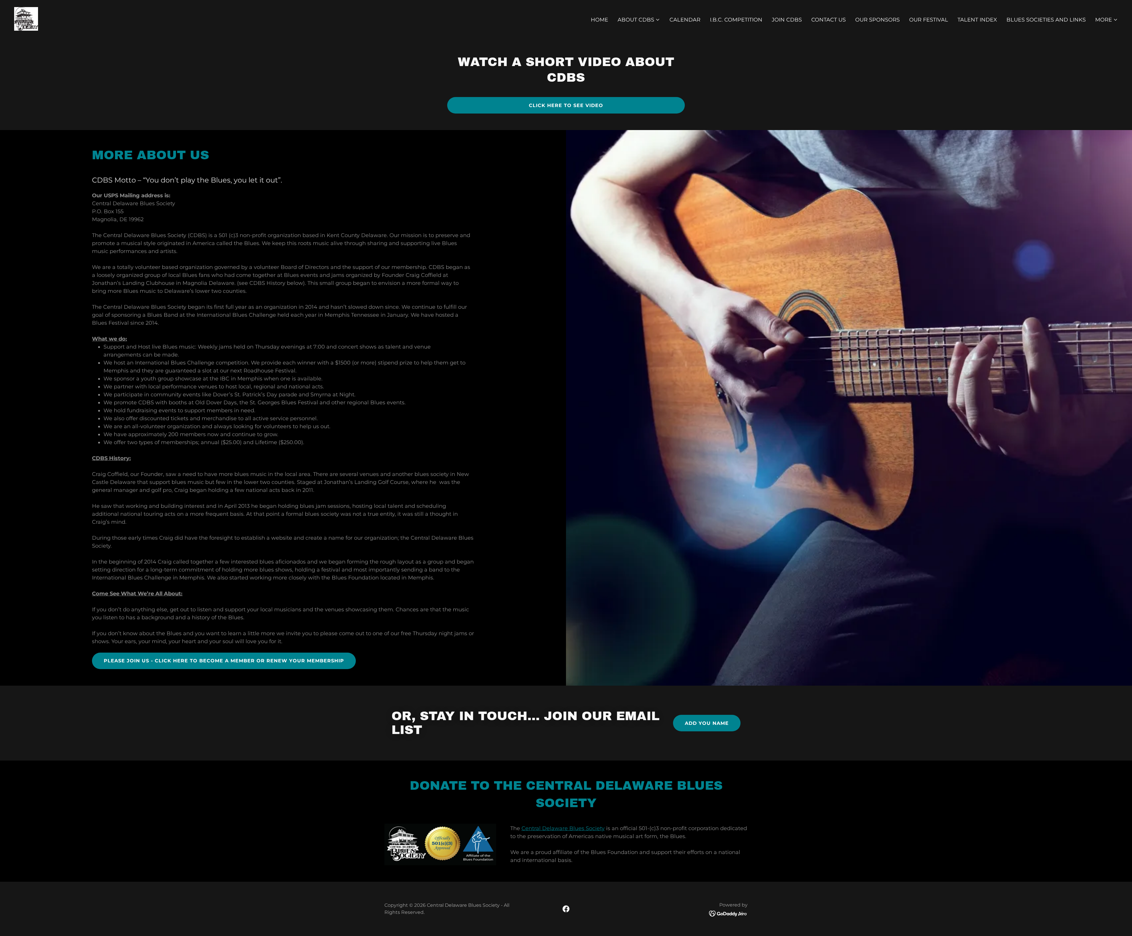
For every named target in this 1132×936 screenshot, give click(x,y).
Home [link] (599, 20)
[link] (26, 18)
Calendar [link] (684, 20)
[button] (639, 19)
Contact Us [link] (828, 20)
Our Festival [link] (928, 20)
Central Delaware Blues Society (563, 828)
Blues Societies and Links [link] (1046, 20)
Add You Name (707, 723)
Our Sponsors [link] (877, 20)
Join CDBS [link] (787, 20)
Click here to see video (566, 105)
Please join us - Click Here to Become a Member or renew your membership (224, 661)
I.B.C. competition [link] (736, 20)
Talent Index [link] (977, 20)
